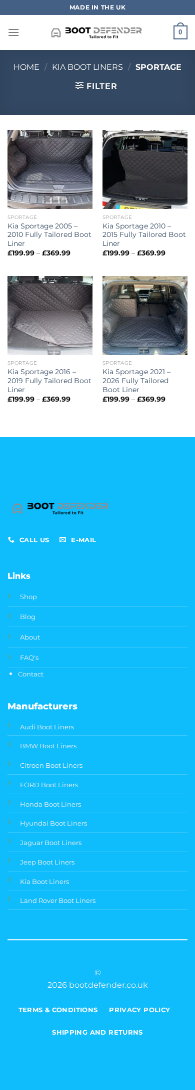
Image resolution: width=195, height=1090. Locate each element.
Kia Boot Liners (87, 67)
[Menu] (14, 32)
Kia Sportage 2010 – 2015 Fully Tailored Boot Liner (144, 234)
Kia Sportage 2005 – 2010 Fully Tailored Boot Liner (50, 234)
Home (27, 67)
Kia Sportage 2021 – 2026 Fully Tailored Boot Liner (136, 380)
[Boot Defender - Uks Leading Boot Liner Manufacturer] (97, 32)
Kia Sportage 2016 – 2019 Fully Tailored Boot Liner (50, 380)
